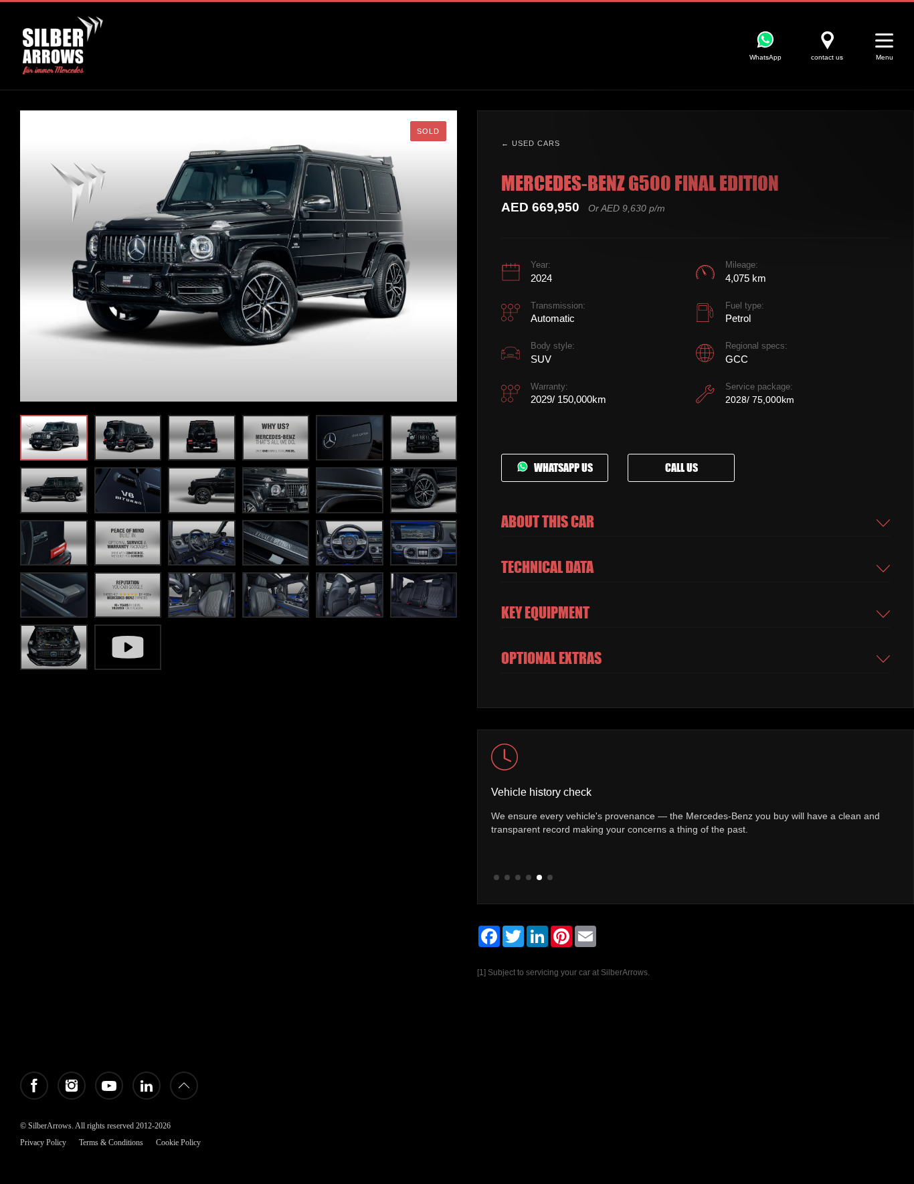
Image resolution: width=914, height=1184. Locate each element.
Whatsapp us (560, 468)
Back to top (184, 1086)
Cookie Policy (178, 1142)
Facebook (34, 1086)
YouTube (109, 1086)
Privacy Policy (43, 1142)
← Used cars (530, 143)
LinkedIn (146, 1086)
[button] (443, 255)
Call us (681, 468)
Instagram (72, 1086)
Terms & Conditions (111, 1142)
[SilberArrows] (63, 45)
